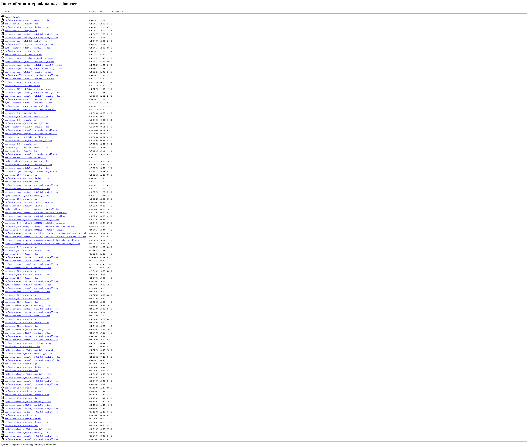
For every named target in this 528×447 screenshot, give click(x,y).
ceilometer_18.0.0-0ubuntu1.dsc (21, 278)
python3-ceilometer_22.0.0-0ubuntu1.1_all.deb (29, 350)
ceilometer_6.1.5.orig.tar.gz (20, 144)
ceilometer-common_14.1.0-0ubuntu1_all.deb (27, 261)
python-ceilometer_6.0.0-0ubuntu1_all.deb (27, 127)
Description (121, 11)
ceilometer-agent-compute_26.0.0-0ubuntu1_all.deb (31, 436)
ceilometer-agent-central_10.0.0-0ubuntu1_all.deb (31, 192)
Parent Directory (14, 17)
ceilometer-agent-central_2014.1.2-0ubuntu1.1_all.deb (33, 65)
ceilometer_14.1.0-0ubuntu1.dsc (21, 254)
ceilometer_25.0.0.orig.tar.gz (21, 388)
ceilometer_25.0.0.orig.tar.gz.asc (23, 391)
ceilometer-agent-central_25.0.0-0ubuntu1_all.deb (31, 412)
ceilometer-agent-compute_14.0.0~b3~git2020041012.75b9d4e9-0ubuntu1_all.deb (45, 233)
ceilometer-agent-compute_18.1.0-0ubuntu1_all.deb (31, 312)
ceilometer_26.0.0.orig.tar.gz (21, 415)
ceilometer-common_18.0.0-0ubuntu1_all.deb (27, 292)
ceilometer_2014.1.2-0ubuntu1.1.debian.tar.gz (29, 58)
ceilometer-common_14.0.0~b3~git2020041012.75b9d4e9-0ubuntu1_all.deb (42, 240)
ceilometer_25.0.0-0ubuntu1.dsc (21, 398)
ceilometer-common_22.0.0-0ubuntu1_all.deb (27, 333)
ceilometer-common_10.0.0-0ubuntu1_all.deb (27, 189)
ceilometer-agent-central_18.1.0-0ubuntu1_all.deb (31, 309)
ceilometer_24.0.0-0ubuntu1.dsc (21, 371)
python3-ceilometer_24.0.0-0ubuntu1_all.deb (28, 374)
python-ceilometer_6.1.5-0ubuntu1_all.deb (27, 161)
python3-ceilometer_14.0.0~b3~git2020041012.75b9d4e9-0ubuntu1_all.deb (42, 244)
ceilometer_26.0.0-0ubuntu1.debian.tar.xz (27, 422)
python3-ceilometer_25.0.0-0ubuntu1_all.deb (28, 402)
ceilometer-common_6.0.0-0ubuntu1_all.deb (27, 123)
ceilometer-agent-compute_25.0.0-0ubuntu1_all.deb (31, 408)
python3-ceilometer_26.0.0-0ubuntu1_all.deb (28, 429)
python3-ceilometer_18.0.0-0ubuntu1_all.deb (28, 285)
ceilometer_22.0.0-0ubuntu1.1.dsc (22, 347)
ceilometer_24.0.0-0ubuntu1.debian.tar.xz (27, 367)
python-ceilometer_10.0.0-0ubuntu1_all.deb (27, 196)
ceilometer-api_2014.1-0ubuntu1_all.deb (26, 41)
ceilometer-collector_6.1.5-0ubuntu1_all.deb (28, 165)
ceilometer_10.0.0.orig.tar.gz (21, 175)
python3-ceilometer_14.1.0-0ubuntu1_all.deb (28, 268)
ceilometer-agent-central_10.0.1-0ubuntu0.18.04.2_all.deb (36, 213)
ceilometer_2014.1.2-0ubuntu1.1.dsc (23, 55)
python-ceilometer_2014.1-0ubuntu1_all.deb (27, 48)
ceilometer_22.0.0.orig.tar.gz (21, 319)
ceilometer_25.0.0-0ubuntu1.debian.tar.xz (27, 395)
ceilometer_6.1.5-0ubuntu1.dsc (21, 151)
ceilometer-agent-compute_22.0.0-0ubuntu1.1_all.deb (32, 357)
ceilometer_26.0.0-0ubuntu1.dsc (21, 426)
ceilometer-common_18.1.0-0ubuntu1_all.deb (27, 316)
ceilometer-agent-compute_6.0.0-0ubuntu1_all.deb (31, 134)
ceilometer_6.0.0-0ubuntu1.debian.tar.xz (26, 117)
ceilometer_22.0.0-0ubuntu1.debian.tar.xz (27, 323)
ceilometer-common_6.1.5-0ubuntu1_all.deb (27, 168)
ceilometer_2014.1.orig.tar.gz (21, 31)
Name (7, 11)
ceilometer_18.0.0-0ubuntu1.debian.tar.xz (27, 275)
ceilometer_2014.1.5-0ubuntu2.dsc (22, 86)
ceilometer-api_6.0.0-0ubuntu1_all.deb (25, 137)
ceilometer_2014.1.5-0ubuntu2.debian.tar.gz (28, 89)
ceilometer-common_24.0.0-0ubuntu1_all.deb (27, 378)
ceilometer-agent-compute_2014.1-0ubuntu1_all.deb (31, 38)
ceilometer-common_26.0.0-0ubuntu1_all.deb (27, 432)
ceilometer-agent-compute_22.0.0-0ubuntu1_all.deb (31, 336)
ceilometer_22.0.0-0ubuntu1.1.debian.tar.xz (28, 343)
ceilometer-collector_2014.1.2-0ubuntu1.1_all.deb (31, 75)
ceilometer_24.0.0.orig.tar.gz (21, 364)
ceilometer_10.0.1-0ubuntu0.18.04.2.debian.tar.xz (31, 202)
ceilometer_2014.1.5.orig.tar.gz (22, 82)
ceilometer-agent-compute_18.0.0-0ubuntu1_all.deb (31, 281)
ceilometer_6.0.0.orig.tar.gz (20, 120)
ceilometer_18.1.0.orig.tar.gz (21, 295)
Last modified (94, 11)
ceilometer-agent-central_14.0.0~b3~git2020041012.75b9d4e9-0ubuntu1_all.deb (45, 237)
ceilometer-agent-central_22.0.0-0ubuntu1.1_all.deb (32, 360)
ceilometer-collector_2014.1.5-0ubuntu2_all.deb (30, 110)
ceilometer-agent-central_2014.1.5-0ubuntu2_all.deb (32, 92)
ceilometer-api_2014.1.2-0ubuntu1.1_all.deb (28, 72)
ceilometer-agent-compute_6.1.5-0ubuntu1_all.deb (31, 171)
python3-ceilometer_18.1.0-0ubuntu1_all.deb (28, 305)
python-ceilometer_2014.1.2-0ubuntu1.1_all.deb (29, 62)
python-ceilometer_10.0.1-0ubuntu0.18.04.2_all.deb (32, 209)
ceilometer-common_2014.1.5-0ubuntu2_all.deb (28, 99)
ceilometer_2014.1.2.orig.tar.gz (22, 51)
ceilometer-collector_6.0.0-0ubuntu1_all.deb (28, 141)
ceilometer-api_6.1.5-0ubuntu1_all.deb (25, 158)
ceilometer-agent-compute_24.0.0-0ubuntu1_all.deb (31, 381)
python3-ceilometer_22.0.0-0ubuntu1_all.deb (28, 329)
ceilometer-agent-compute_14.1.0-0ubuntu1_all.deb (31, 257)
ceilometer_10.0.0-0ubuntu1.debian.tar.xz (27, 178)
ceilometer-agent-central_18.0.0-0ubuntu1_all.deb (31, 288)
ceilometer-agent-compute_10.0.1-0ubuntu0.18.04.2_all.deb (36, 216)
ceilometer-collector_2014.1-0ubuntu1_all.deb (29, 44)
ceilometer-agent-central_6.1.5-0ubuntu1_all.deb (31, 154)
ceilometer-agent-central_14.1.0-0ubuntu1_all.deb (31, 264)
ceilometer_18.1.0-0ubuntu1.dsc (21, 302)
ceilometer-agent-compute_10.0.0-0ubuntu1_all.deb (31, 185)
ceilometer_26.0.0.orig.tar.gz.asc (23, 419)
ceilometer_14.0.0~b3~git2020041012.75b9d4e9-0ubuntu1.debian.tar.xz (41, 226)
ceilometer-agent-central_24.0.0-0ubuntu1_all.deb (31, 384)
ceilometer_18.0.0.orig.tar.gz (21, 271)
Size (110, 11)
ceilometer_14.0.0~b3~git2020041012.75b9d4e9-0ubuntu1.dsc (36, 230)
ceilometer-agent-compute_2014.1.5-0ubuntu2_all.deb (32, 96)
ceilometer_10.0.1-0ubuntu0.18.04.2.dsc (26, 206)
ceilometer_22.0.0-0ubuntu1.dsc (21, 326)
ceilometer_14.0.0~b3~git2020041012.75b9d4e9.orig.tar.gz (35, 223)
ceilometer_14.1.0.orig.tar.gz (21, 247)
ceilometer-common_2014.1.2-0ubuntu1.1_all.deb (29, 79)
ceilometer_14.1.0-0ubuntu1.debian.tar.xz (27, 250)
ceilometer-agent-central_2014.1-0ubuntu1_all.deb (31, 34)
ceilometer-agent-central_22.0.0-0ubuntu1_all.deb (31, 340)
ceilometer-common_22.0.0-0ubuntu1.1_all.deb (28, 353)
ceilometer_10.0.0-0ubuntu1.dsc (21, 182)
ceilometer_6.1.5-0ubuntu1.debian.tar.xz (26, 147)
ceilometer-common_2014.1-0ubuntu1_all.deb (27, 20)
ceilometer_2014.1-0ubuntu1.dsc (21, 24)
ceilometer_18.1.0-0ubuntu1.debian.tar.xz (27, 299)
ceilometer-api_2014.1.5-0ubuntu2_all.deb (27, 106)
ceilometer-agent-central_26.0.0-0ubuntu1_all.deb (31, 439)
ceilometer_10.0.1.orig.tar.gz (21, 199)
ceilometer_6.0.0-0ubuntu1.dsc (21, 113)
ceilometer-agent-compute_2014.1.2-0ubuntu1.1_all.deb (33, 68)
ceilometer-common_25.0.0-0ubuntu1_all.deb (27, 405)
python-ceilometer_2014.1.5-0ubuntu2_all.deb (28, 103)
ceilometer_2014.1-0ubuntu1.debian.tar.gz (27, 27)
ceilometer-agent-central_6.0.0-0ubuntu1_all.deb (31, 130)
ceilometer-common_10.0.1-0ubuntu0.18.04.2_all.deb (32, 220)
